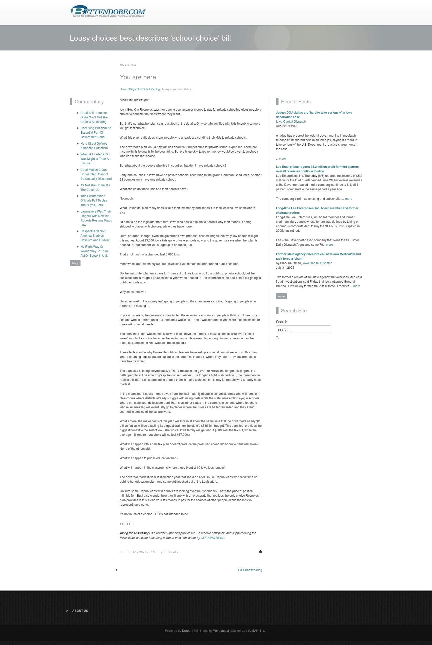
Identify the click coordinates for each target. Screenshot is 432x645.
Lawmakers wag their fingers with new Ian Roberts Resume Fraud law (96, 218)
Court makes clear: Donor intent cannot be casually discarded (96, 174)
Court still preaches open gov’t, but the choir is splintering (94, 117)
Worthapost (221, 630)
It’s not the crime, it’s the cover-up (95, 187)
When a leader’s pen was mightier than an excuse (95, 158)
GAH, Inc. (258, 630)
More (75, 263)
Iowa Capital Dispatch (291, 121)
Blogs (132, 89)
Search (281, 321)
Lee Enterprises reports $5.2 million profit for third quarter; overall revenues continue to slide (317, 168)
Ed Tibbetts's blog (149, 89)
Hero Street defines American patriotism (94, 145)
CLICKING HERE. (213, 537)
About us (80, 610)
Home (123, 89)
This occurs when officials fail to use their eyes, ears (93, 200)
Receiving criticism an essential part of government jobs (95, 132)
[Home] (108, 10)
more (282, 158)
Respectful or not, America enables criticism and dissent (95, 235)
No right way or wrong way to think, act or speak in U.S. (94, 250)
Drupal (186, 630)
